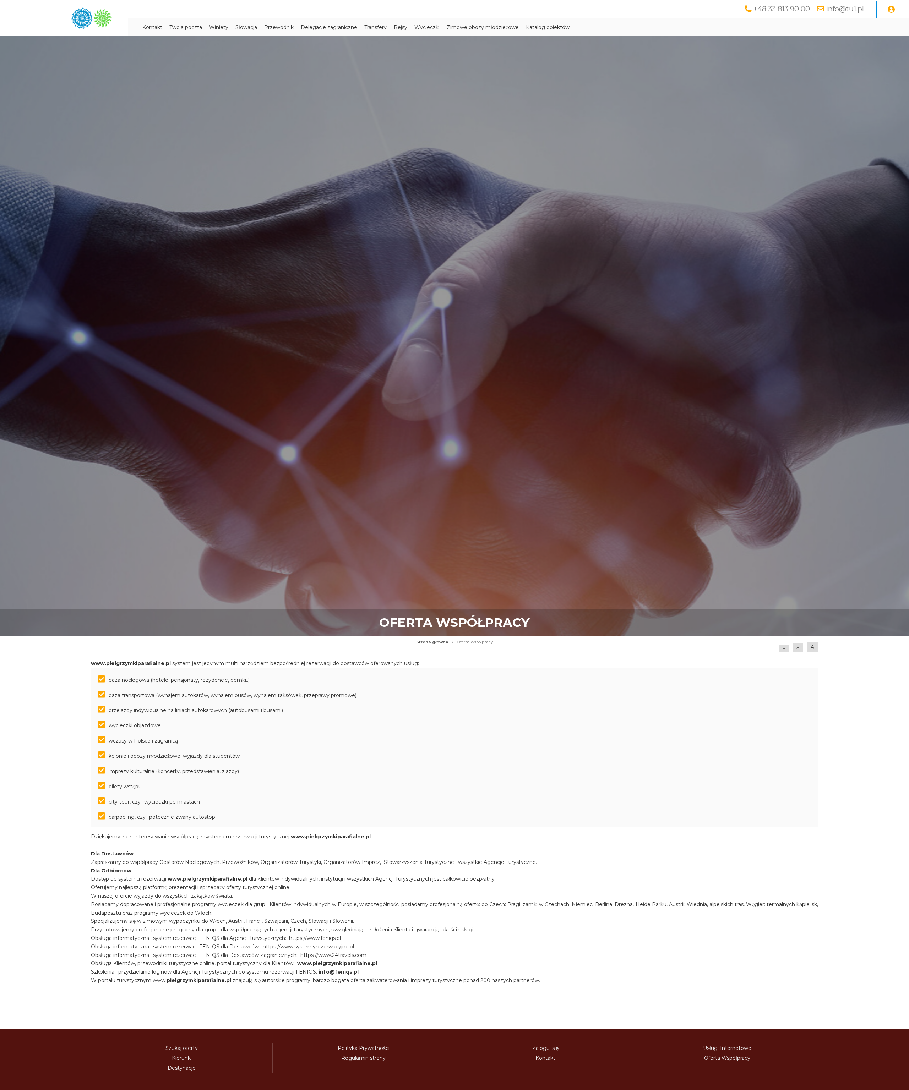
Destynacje (182, 1068)
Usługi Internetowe (727, 1048)
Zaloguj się (545, 1048)
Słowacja (246, 27)
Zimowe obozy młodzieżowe (483, 27)
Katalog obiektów (548, 27)
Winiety (218, 27)
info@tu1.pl (845, 9)
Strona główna (432, 642)
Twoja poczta (185, 27)
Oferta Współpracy (727, 1058)
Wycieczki (427, 27)
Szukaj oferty (181, 1048)
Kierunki (182, 1058)
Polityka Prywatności (364, 1048)
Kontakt (152, 27)
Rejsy (400, 27)
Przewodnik (279, 27)
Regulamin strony (363, 1058)
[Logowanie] (891, 9)
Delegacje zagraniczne (329, 27)
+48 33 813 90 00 (781, 9)
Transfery (375, 27)
